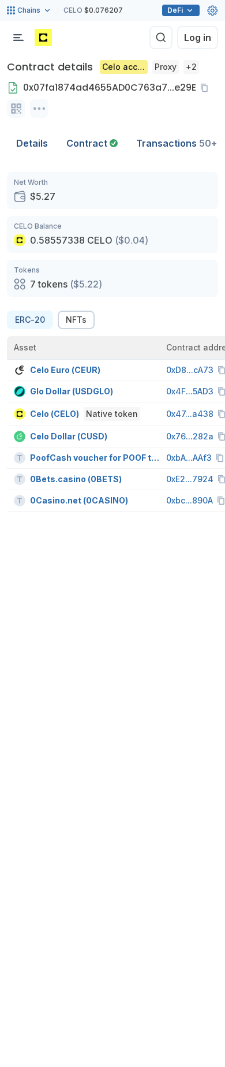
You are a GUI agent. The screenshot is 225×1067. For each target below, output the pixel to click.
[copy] (206, 88)
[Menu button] (18, 37)
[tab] (92, 143)
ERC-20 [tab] (30, 319)
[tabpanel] (112, 342)
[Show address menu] (39, 108)
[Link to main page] (43, 37)
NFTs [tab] (76, 319)
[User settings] (212, 10)
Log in (197, 37)
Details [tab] (32, 143)
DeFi (175, 10)
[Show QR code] (16, 108)
